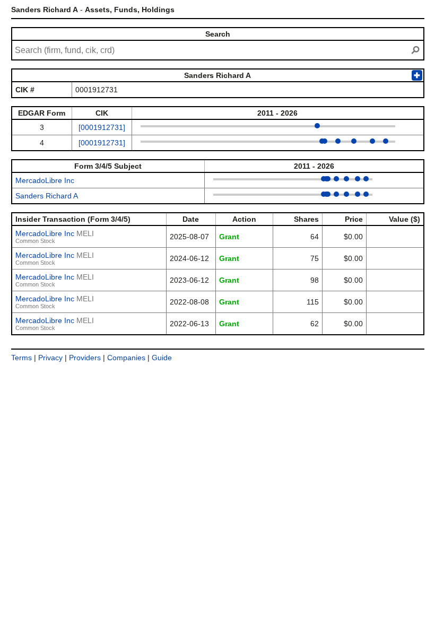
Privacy (50, 357)
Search (217, 34)
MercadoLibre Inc (44, 180)
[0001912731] (102, 127)
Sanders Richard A (46, 196)
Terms (21, 357)
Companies (126, 357)
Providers (85, 357)
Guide (162, 357)
